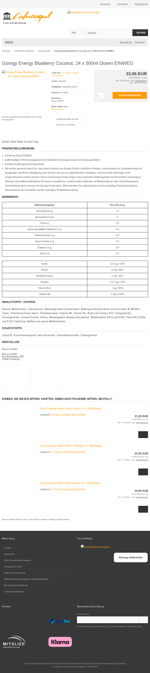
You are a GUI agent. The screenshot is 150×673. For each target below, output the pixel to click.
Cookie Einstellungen (14, 591)
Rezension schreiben (65, 125)
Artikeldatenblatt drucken (67, 119)
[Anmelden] (143, 620)
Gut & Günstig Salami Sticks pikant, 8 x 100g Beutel (70, 483)
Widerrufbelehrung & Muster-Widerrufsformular (26, 579)
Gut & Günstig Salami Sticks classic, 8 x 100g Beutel (70, 408)
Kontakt (7, 548)
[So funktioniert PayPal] (60, 621)
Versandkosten (141, 81)
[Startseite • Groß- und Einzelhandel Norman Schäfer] (28, 17)
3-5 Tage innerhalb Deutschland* (68, 414)
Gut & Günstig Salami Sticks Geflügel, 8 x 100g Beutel (71, 445)
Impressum (9, 554)
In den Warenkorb (130, 95)
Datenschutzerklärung (14, 573)
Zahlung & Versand (13, 566)
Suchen (140, 32)
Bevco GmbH (57, 109)
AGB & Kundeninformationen (17, 560)
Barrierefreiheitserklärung (16, 585)
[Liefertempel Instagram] (93, 547)
